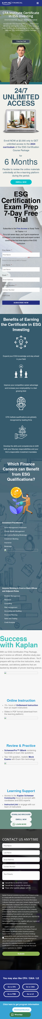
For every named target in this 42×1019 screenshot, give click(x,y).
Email (5, 275)
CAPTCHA (6, 296)
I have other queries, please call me (18, 888)
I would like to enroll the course (16, 883)
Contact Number (9, 285)
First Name (7, 250)
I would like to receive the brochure (17, 885)
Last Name (7, 265)
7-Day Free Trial (21, 41)
